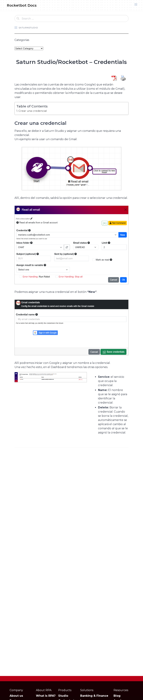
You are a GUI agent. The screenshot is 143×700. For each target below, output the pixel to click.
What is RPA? (45, 695)
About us (16, 695)
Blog (117, 695)
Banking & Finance (94, 695)
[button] (135, 4)
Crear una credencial (32, 110)
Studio (63, 695)
